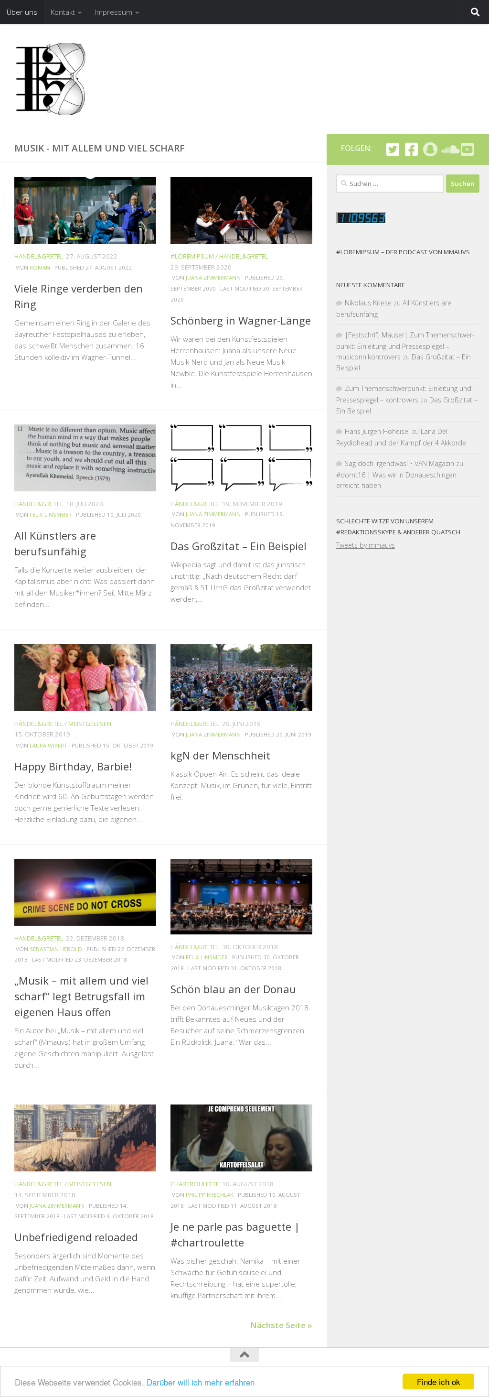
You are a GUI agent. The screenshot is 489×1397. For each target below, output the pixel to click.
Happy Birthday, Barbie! (73, 766)
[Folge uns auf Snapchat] (430, 149)
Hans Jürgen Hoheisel (377, 431)
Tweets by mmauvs (365, 545)
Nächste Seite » (281, 1325)
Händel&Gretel (38, 256)
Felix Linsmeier (51, 514)
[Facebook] (411, 149)
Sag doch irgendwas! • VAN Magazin (399, 463)
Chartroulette (194, 1184)
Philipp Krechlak (210, 1194)
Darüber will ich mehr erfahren (201, 1382)
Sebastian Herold (56, 949)
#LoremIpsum (192, 256)
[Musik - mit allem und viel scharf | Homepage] (50, 79)
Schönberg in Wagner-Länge (240, 320)
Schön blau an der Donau (233, 989)
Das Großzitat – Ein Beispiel (238, 546)
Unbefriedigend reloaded (76, 1237)
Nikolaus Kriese (368, 302)
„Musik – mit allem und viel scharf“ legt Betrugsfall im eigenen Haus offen (81, 996)
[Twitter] (392, 149)
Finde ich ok (438, 1381)
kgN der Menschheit (220, 755)
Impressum (113, 12)
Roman (40, 267)
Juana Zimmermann (213, 277)
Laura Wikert (48, 745)
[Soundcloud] (448, 149)
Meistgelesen (89, 723)
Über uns (22, 12)
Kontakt (63, 12)
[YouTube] (467, 149)
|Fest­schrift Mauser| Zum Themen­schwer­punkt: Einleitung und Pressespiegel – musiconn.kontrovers (405, 345)
